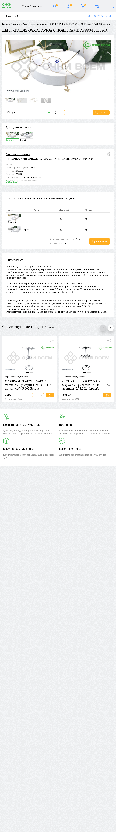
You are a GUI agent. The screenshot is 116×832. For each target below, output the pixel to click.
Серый (23, 140)
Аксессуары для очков (18, 154)
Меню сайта (13, 16)
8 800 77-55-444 (99, 16)
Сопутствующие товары (22, 326)
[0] (54, 6)
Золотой (10, 140)
